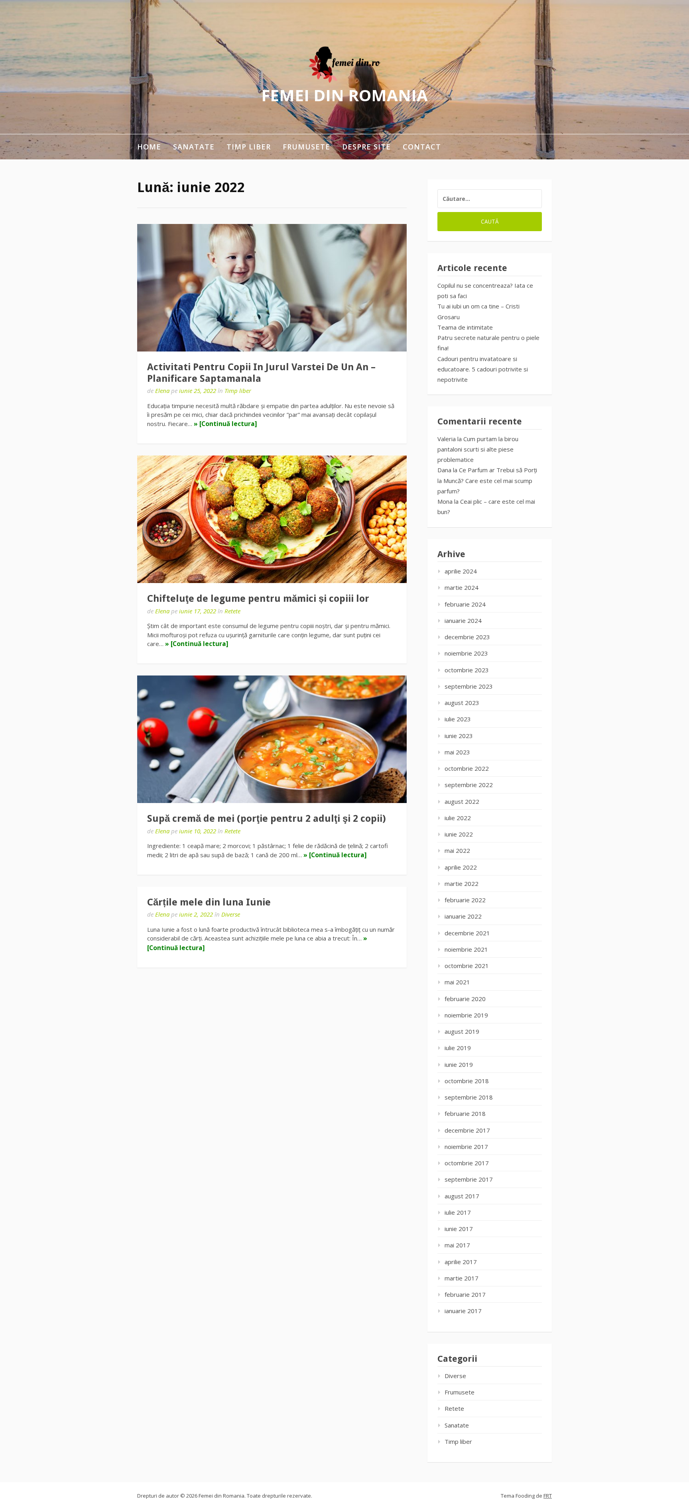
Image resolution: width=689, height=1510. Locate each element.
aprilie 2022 (461, 867)
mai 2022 (457, 850)
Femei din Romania (344, 95)
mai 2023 (457, 752)
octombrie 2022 (467, 768)
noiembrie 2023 (466, 653)
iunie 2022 (459, 834)
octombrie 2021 (467, 966)
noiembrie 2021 (466, 949)
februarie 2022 (465, 900)
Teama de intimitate (465, 327)
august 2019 (462, 1031)
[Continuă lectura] (228, 423)
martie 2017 (461, 1278)
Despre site (366, 146)
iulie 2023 (458, 719)
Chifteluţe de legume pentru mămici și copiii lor (258, 598)
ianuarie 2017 (463, 1311)
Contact (422, 146)
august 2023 (462, 703)
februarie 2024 (465, 604)
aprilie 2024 (461, 571)
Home (149, 146)
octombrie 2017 (467, 1163)
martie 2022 (461, 884)
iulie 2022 (458, 818)
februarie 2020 (465, 999)
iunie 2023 (459, 736)
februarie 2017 (465, 1294)
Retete (232, 611)
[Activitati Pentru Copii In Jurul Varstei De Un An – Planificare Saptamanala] (272, 287)
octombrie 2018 (467, 1081)
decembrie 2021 (467, 933)
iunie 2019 (459, 1064)
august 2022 (462, 801)
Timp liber (248, 146)
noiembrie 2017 (466, 1147)
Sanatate (194, 146)
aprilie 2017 (461, 1262)
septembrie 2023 (469, 686)
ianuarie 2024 (463, 620)
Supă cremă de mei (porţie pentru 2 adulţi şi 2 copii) (266, 818)
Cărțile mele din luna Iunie (209, 902)
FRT (547, 1495)
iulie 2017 (458, 1212)
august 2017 (462, 1196)
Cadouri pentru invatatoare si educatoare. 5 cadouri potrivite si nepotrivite (482, 369)
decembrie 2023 (467, 637)
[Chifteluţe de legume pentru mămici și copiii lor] (272, 519)
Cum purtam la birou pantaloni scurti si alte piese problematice (477, 449)
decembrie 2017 (467, 1130)
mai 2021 (457, 982)
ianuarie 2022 (463, 916)
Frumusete (306, 146)
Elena (162, 391)
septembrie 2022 (469, 785)
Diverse (230, 914)
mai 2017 (457, 1245)
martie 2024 (461, 587)
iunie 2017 (459, 1229)
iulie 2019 (458, 1048)
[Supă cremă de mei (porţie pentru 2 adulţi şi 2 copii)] (272, 739)
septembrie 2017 (469, 1179)
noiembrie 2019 (466, 1015)
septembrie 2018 (469, 1097)
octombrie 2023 (467, 670)
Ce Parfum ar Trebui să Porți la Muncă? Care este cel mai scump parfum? (487, 480)
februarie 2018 (465, 1113)
